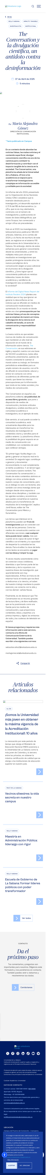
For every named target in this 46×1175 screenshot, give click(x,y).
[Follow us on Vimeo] (38, 1053)
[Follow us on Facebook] (12, 1053)
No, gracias (25, 1166)
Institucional (30, 26)
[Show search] (33, 6)
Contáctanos (26, 987)
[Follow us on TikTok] (28, 1053)
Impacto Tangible (31, 21)
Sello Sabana (14, 21)
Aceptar (11, 1166)
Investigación (15, 26)
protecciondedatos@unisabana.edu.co (18, 1157)
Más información (13, 1160)
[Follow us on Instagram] (17, 1053)
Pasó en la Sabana (14, 788)
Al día (9, 709)
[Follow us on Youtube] (33, 1053)
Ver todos (26, 918)
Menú (39, 6)
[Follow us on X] (7, 1053)
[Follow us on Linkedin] (23, 1053)
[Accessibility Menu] (4, 1155)
